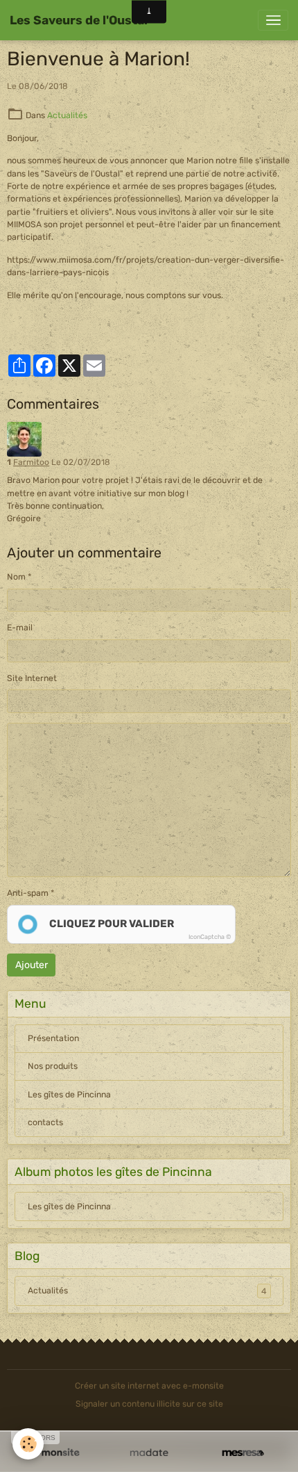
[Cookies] (28, 1443)
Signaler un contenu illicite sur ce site (149, 1404)
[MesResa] (243, 1453)
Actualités (67, 115)
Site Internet (32, 678)
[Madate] (148, 1453)
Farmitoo (31, 462)
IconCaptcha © (210, 936)
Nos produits (53, 1066)
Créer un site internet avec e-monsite (149, 1386)
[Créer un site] (55, 1453)
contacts (45, 1122)
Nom (16, 577)
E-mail (20, 627)
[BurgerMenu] (273, 20)
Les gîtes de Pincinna (69, 1094)
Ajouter (31, 965)
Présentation (53, 1038)
